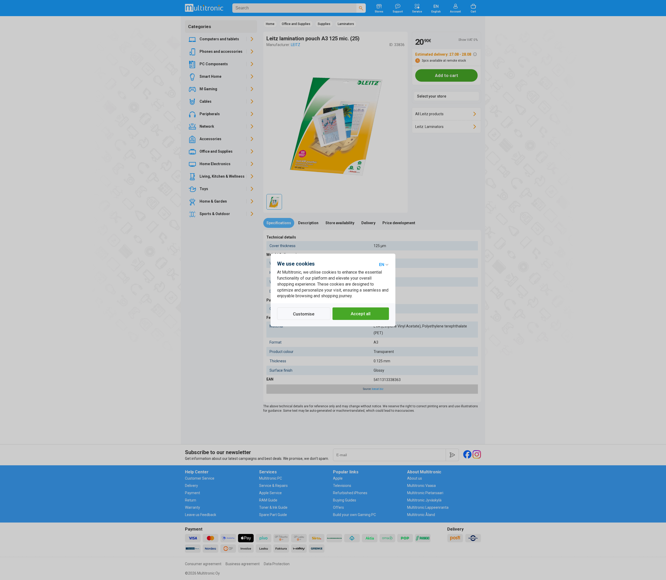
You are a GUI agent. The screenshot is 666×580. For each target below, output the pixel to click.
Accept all (360, 313)
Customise (304, 314)
